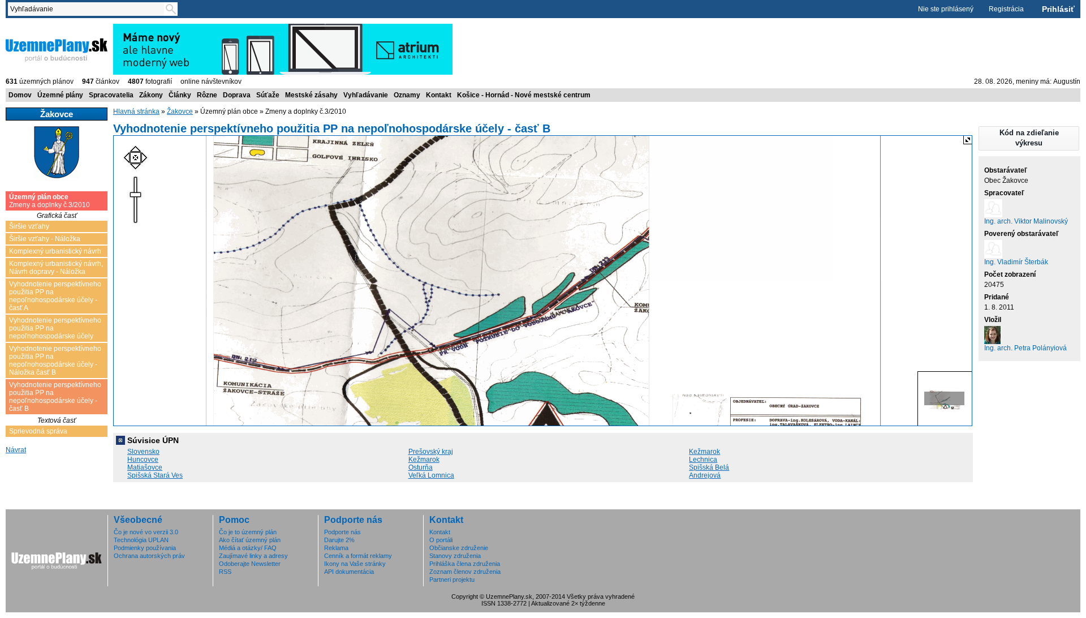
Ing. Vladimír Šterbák (1016, 262)
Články (180, 95)
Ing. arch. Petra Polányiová (1025, 348)
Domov (20, 95)
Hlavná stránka (136, 111)
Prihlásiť (1058, 9)
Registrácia (1006, 9)
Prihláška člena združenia (464, 563)
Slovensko (143, 452)
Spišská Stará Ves (155, 475)
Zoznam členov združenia (465, 571)
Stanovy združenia (455, 555)
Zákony (151, 95)
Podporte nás (342, 532)
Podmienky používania (145, 547)
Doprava (237, 95)
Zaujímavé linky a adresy (253, 555)
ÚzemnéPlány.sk (32, 28)
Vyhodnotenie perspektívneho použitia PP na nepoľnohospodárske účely (55, 328)
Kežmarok (704, 452)
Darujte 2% (339, 540)
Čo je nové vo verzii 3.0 (146, 532)
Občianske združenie (458, 547)
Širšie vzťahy (29, 226)
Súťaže (267, 95)
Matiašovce (144, 467)
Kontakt (438, 95)
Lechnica (703, 460)
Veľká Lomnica (431, 475)
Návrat (16, 450)
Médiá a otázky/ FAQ (248, 547)
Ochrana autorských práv (149, 555)
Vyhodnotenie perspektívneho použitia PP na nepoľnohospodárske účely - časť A (55, 296)
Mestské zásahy (311, 95)
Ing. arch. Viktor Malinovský (1026, 221)
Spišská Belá (709, 467)
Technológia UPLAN (141, 540)
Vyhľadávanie (365, 95)
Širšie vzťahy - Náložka (44, 239)
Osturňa (420, 467)
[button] (1029, 138)
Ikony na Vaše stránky (355, 563)
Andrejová (705, 475)
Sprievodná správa (38, 431)
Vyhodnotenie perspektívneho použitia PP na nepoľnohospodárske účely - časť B (55, 397)
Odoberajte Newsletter (250, 563)
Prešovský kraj (430, 452)
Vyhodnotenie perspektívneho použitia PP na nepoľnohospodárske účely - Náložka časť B (55, 360)
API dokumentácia (349, 571)
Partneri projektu (452, 579)
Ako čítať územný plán (250, 540)
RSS (225, 571)
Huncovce (142, 460)
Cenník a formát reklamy (358, 555)
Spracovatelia (111, 95)
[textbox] (88, 9)
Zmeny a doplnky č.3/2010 (49, 201)
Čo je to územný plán (248, 532)
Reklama (336, 547)
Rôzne (207, 95)
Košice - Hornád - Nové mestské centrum (524, 95)
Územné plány (60, 95)
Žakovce (180, 111)
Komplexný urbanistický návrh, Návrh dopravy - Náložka (56, 268)
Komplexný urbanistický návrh (55, 251)
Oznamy (407, 95)
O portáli (441, 540)
